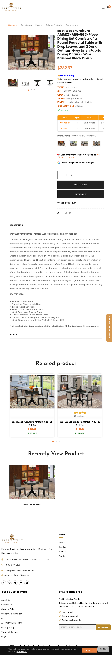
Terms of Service (9, 632)
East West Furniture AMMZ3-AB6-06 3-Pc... (32, 423)
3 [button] (34, 90)
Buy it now (81, 194)
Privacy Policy (7, 627)
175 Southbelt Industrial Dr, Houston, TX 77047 (28, 559)
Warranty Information (11, 614)
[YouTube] (21, 582)
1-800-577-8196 (12, 564)
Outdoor (63, 547)
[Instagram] (9, 582)
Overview (12, 25)
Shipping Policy (8, 609)
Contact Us (6, 604)
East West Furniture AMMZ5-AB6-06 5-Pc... (80, 423)
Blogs (3, 636)
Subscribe (103, 627)
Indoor (62, 542)
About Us (5, 600)
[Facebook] (3, 582)
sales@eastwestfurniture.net (19, 570)
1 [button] (28, 90)
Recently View (72, 25)
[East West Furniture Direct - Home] (27, 539)
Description (26, 25)
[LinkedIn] (26, 582)
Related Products (54, 25)
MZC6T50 (69, 157)
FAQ (3, 618)
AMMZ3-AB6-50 (32, 504)
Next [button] (52, 83)
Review (39, 25)
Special (62, 551)
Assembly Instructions (11, 623)
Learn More (22, 651)
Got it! (89, 650)
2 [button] (31, 90)
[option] (32, 405)
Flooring (62, 556)
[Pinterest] (15, 582)
